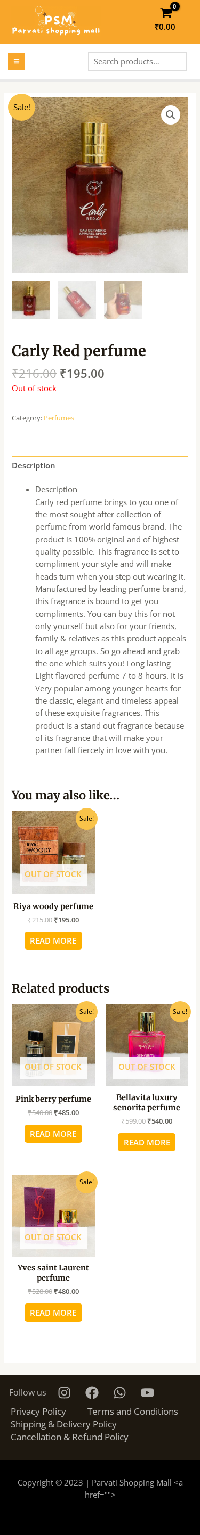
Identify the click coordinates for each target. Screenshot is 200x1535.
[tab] (100, 466)
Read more (53, 940)
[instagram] (66, 1392)
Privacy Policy (38, 1411)
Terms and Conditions (132, 1411)
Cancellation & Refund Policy (70, 1436)
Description (33, 465)
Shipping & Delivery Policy (64, 1423)
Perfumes (59, 418)
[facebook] (93, 1392)
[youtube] (149, 1392)
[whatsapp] (121, 1392)
